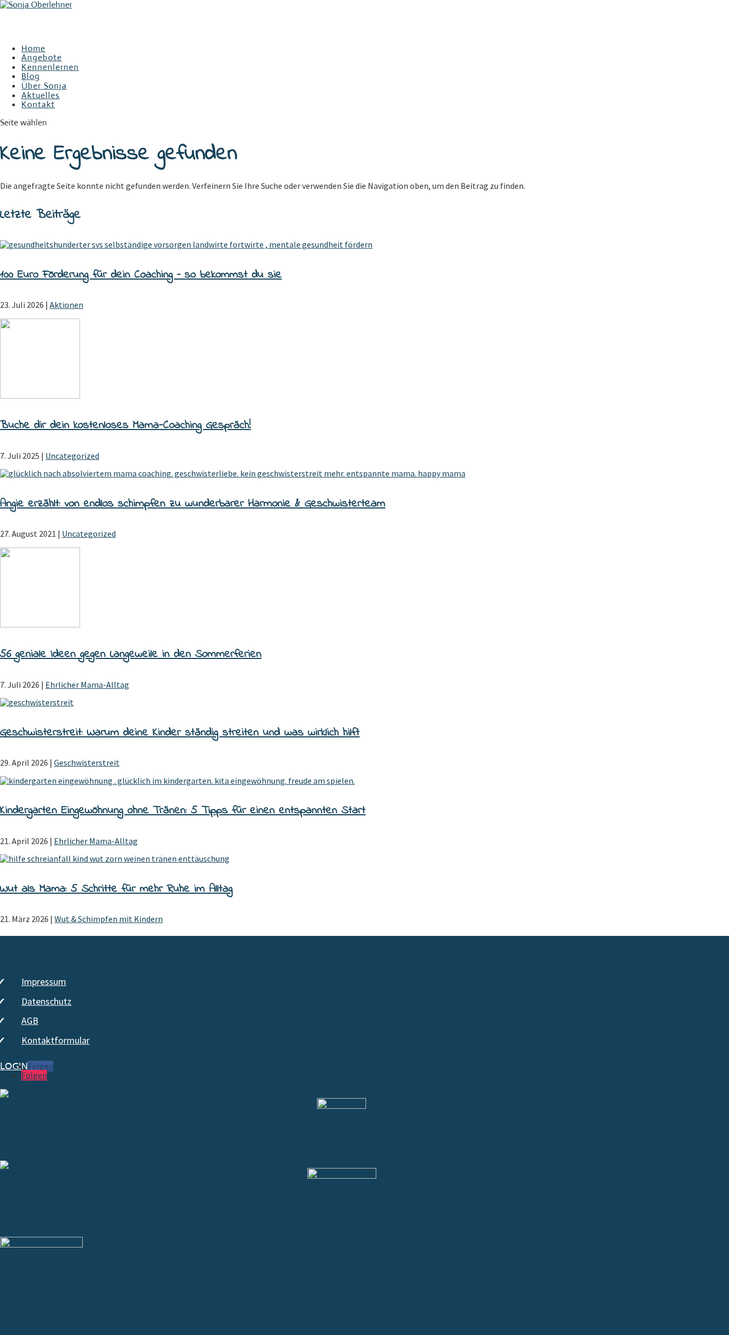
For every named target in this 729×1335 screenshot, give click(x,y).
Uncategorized (72, 455)
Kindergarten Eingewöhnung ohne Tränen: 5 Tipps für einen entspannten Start (183, 810)
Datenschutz (46, 1001)
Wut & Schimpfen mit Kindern (108, 918)
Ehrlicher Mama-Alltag (87, 684)
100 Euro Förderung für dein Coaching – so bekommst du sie (141, 275)
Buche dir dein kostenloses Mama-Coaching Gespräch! (125, 425)
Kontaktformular (55, 1040)
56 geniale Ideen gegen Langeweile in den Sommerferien (131, 654)
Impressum (43, 981)
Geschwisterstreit (87, 762)
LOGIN (14, 1066)
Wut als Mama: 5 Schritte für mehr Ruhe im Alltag (116, 889)
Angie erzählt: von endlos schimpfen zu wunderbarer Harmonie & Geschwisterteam (192, 504)
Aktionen (66, 304)
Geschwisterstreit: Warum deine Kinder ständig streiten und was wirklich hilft (180, 733)
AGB (29, 1020)
